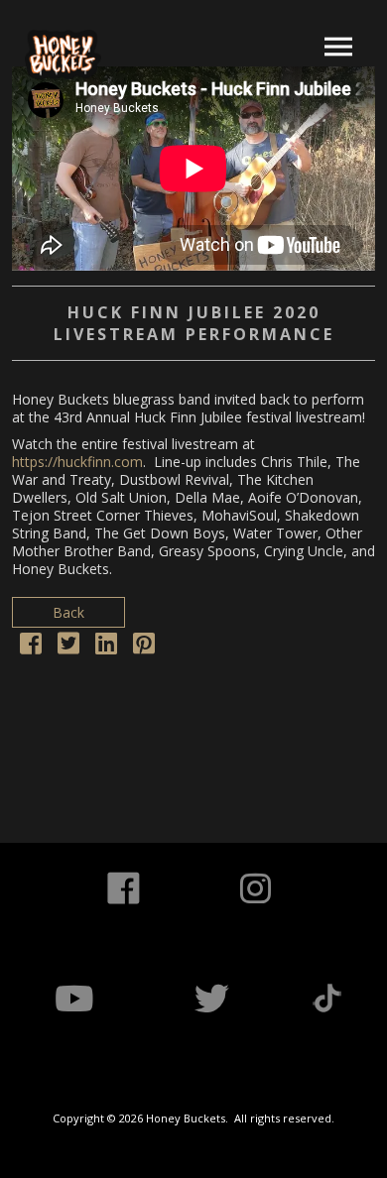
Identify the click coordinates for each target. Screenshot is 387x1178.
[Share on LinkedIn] (106, 647)
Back (68, 612)
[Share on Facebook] (31, 647)
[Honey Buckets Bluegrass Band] (63, 54)
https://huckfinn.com (77, 461)
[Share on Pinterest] (144, 647)
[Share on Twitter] (68, 647)
